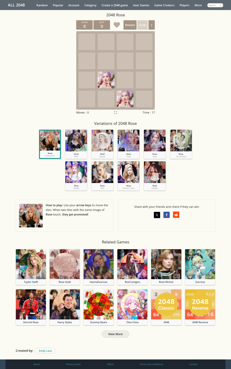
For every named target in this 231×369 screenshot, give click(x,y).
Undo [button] (142, 25)
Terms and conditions (151, 364)
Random (42, 5)
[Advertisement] (44, 67)
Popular (58, 5)
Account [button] (73, 5)
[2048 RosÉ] (102, 140)
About (36, 364)
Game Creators (164, 5)
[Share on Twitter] (157, 215)
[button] (151, 25)
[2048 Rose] (50, 140)
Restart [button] (130, 25)
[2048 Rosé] (76, 140)
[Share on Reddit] (176, 215)
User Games (141, 5)
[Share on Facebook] (166, 215)
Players (185, 5)
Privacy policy (73, 364)
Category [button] (90, 5)
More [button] (198, 5)
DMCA (110, 364)
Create (115, 5)
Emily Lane (45, 351)
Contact (193, 364)
